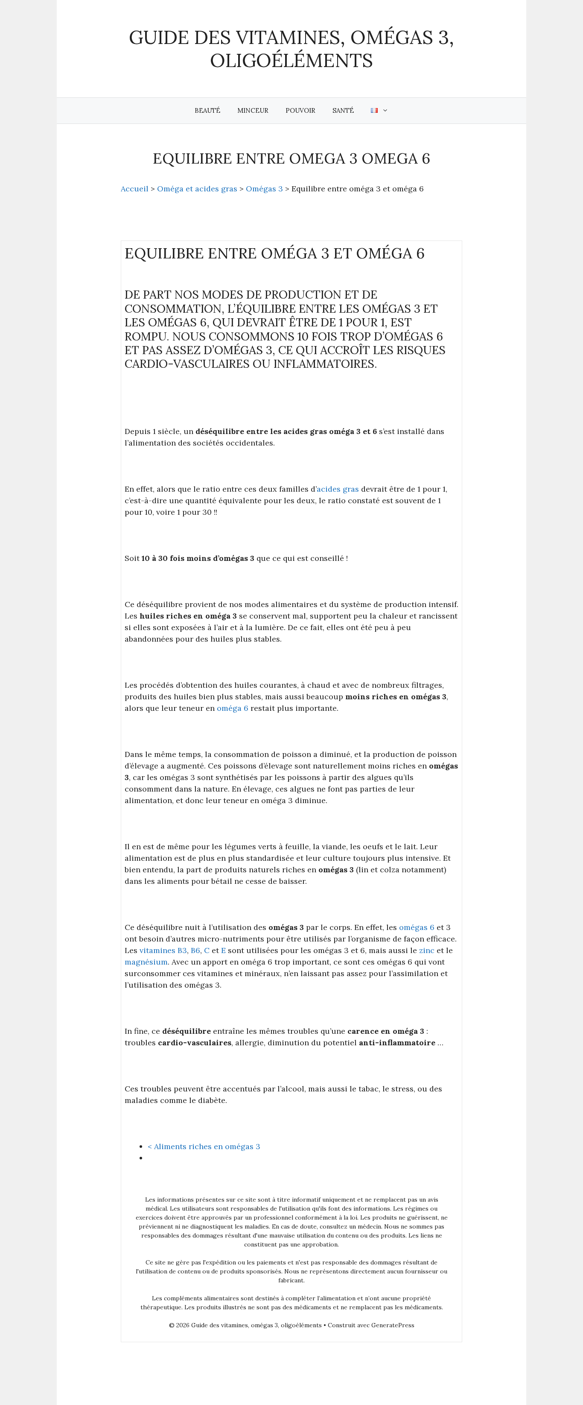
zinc (426, 950)
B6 (195, 950)
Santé (343, 110)
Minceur (252, 110)
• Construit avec (270, 1325)
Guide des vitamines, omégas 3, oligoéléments (291, 48)
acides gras (338, 489)
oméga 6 (232, 708)
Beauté (207, 110)
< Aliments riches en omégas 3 (204, 1146)
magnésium (146, 962)
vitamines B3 (163, 950)
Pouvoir (300, 110)
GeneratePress (392, 1325)
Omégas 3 (264, 189)
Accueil (135, 189)
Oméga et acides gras (197, 189)
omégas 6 (416, 927)
